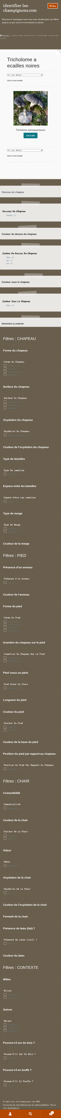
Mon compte (10, 1114)
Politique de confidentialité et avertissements (26, 1105)
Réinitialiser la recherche (13, 323)
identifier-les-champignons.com (20, 8)
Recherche (30, 1114)
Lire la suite (30, 135)
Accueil (6, 35)
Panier (47, 1111)
